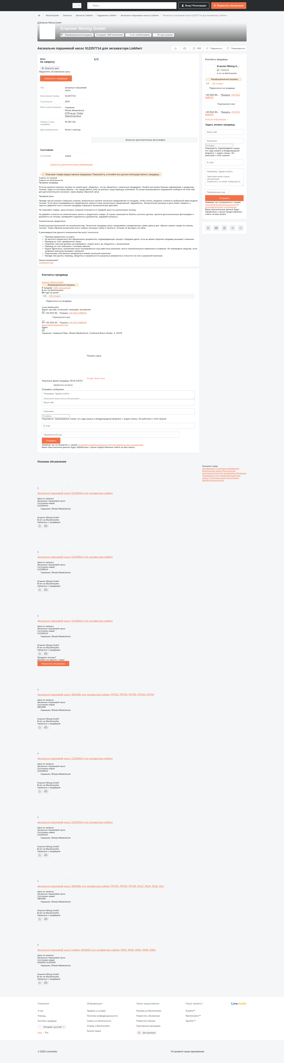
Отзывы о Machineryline (98, 1026)
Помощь (42, 1016)
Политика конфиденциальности (102, 1016)
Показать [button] (64, 313)
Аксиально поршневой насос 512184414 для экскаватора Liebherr (75, 493)
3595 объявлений (62, 288)
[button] (176, 48)
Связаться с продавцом (56, 78)
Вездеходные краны (212, 471)
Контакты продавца (47, 1021)
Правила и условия (96, 1011)
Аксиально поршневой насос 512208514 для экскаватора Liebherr (75, 557)
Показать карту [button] (94, 356)
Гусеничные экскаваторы (227, 468)
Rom (40, 1032)
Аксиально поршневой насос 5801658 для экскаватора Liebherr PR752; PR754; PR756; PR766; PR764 (95, 694)
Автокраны (241, 473)
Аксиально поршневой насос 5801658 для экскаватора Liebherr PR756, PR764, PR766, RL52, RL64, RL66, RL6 (100, 886)
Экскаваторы (208, 468)
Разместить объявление (53, 663)
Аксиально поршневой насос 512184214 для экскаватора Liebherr (75, 621)
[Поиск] (90, 5)
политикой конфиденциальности (93, 445)
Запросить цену (52, 68)
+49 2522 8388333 (78, 322)
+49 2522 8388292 (78, 313)
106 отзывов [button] (54, 296)
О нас (40, 1011)
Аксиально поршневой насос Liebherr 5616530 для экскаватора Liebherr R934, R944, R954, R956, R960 (96, 950)
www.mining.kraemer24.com (55, 325)
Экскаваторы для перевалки (216, 475)
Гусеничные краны (218, 478)
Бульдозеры (233, 478)
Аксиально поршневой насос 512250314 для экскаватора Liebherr (75, 822)
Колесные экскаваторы (224, 473)
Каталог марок (94, 1031)
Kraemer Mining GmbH (52, 282)
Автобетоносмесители (213, 480)
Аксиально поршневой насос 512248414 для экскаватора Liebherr (75, 758)
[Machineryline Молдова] (53, 5)
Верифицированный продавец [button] (61, 285)
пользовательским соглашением (127, 445)
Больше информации (215, 119)
